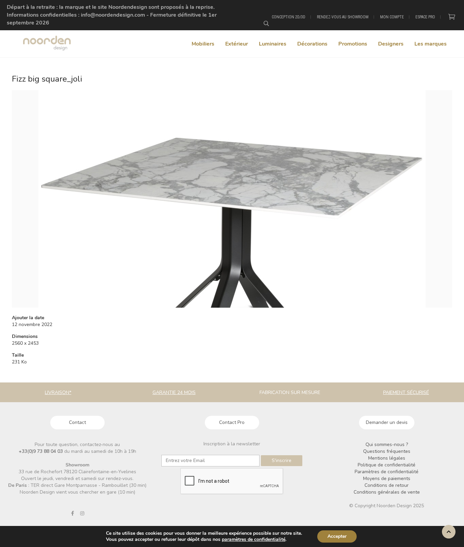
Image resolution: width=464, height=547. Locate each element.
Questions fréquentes (386, 451)
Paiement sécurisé (406, 392)
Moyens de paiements (386, 478)
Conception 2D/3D (288, 17)
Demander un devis (387, 422)
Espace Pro (425, 17)
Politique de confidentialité (386, 465)
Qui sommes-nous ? (386, 444)
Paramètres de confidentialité (386, 471)
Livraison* (58, 392)
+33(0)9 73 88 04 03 (41, 451)
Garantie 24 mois (174, 392)
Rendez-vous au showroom (343, 17)
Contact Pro (232, 422)
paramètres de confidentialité (253, 539)
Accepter (336, 536)
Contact (77, 422)
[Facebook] (72, 513)
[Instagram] (82, 513)
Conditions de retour (386, 485)
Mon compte (392, 17)
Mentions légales (386, 458)
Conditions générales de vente (387, 492)
